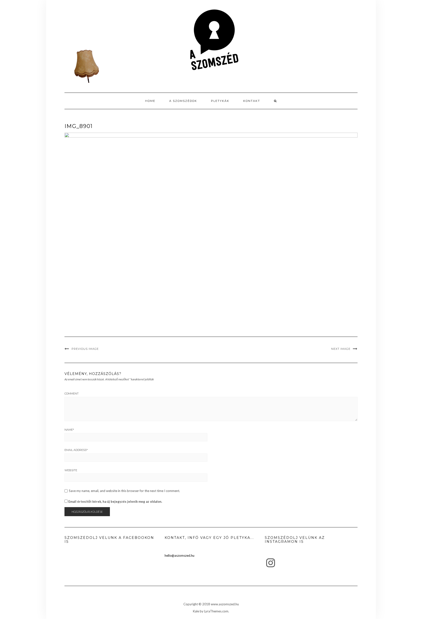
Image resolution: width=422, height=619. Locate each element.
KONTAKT (251, 101)
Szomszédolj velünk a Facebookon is (109, 539)
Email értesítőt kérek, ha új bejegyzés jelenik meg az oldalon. (115, 501)
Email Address (76, 450)
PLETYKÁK (220, 101)
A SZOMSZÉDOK (183, 101)
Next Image (340, 349)
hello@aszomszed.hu (179, 555)
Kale (196, 611)
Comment (71, 393)
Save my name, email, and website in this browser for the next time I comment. (124, 490)
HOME (150, 101)
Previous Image (85, 349)
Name (69, 429)
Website (70, 470)
